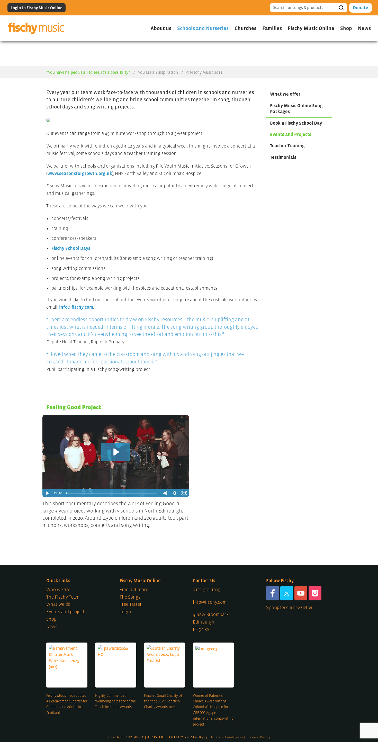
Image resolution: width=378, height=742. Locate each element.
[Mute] (164, 493)
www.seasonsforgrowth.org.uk (79, 173)
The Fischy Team (62, 597)
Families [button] (272, 28)
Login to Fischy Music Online (36, 7)
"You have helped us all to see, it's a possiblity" (88, 72)
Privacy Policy (259, 737)
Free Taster (131, 604)
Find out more (134, 589)
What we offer (285, 94)
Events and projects (66, 611)
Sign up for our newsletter (289, 607)
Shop (51, 619)
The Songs (130, 597)
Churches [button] (245, 28)
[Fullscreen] (184, 493)
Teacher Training (287, 145)
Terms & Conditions (227, 737)
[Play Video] (47, 493)
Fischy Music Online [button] (311, 28)
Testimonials (283, 157)
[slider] (111, 493)
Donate (360, 7)
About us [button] (161, 28)
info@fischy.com (76, 307)
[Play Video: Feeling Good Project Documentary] (115, 452)
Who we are (58, 589)
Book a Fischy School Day (296, 123)
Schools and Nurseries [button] (203, 28)
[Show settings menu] (174, 493)
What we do (58, 604)
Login (125, 611)
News (364, 28)
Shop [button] (346, 28)
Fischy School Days (70, 248)
